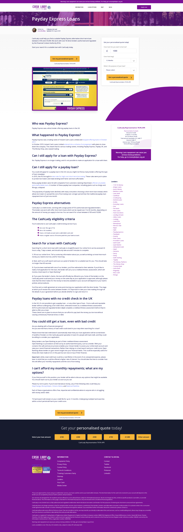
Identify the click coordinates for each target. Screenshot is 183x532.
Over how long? (109, 56)
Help (102, 7)
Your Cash (61, 482)
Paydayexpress (118, 232)
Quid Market (117, 245)
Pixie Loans (117, 238)
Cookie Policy (62, 467)
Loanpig (115, 219)
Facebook (107, 467)
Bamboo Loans (118, 191)
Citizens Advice (57, 386)
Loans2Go (116, 221)
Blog (110, 7)
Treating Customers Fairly (66, 473)
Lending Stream (118, 215)
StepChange (36, 386)
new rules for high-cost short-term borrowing (68, 176)
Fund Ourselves (118, 213)
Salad (115, 249)
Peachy (115, 236)
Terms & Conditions (64, 470)
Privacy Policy (62, 464)
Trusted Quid (117, 266)
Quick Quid (116, 243)
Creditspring (117, 198)
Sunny (115, 255)
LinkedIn (107, 473)
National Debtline (72, 386)
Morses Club (117, 225)
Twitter (106, 464)
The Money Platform (120, 262)
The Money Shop (118, 264)
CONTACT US (37, 465)
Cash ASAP (116, 193)
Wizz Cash (116, 273)
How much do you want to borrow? (115, 47)
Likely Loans (117, 217)
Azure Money (117, 189)
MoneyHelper (46, 386)
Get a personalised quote (118, 77)
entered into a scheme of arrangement (78, 144)
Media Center (62, 485)
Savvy (115, 253)
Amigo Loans (117, 187)
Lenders (60, 479)
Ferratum (116, 208)
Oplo (114, 230)
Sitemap (60, 476)
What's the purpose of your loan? (114, 66)
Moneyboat (117, 223)
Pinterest (107, 470)
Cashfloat (116, 196)
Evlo (114, 206)
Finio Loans (116, 211)
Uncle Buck (116, 268)
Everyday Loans (118, 204)
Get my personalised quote (63, 59)
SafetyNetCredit (118, 247)
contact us (125, 507)
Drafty (115, 202)
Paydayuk (116, 234)
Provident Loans (118, 240)
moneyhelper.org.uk (116, 1)
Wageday (116, 270)
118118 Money (118, 185)
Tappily (115, 260)
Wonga (115, 275)
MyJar (115, 228)
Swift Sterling (117, 258)
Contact (107, 461)
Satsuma (116, 251)
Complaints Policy (63, 461)
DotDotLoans (117, 200)
